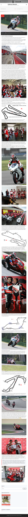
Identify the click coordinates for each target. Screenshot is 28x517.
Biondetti (6, 33)
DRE (11, 33)
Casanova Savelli (9, 33)
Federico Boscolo (12, 4)
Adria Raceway (14, 32)
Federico (3, 32)
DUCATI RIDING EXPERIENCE (7, 36)
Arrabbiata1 (17, 32)
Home (15, 8)
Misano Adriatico (16, 33)
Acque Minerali (11, 32)
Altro (6, 32)
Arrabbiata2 (20, 32)
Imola (13, 33)
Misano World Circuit (20, 33)
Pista (23, 33)
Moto (7, 32)
